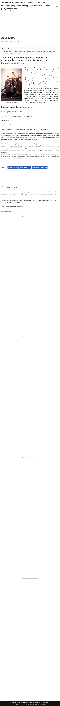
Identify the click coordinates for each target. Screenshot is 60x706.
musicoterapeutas (25, 167)
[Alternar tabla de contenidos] (53, 49)
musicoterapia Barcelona (39, 167)
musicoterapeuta (13, 167)
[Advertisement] (30, 24)
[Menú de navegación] (57, 6)
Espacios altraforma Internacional (38, 702)
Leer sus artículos (6, 211)
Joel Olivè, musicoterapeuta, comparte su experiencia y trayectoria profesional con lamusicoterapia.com (29, 51)
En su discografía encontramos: (13, 53)
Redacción (5, 41)
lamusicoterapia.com (13, 63)
